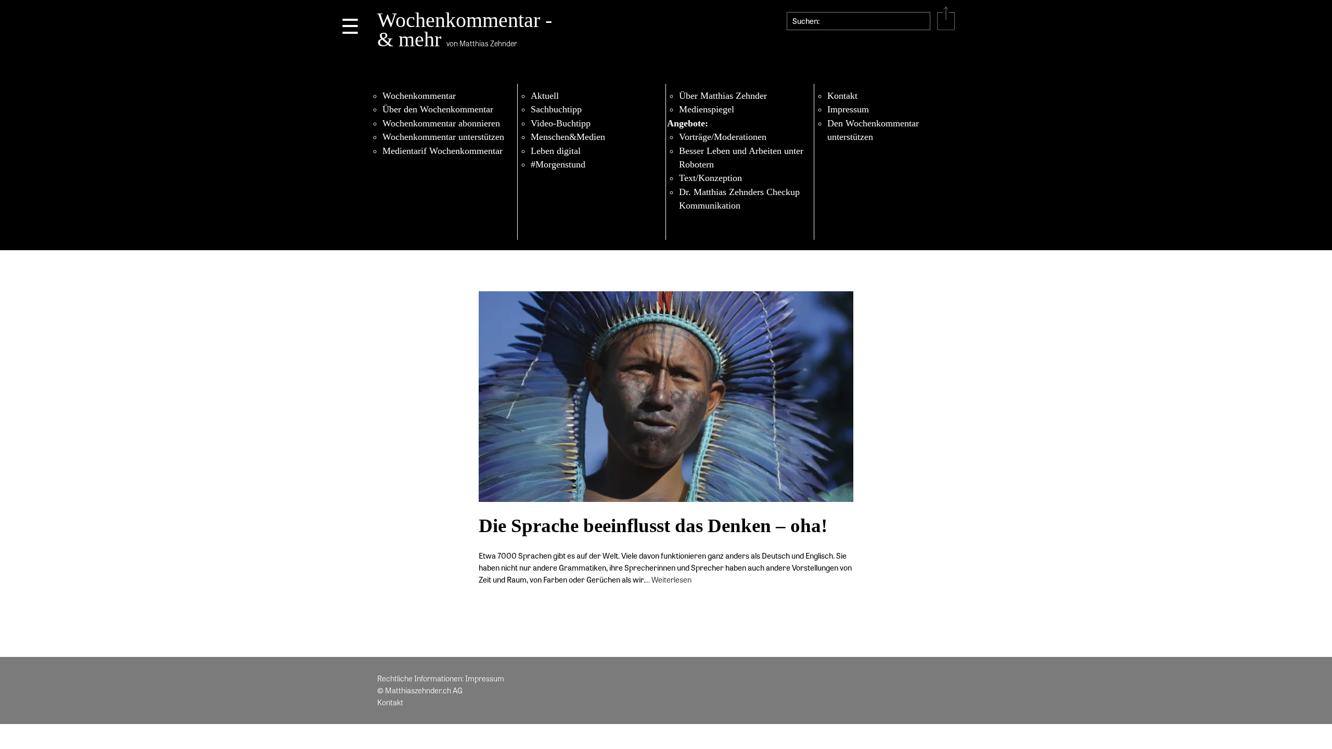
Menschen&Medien (568, 137)
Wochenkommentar (419, 96)
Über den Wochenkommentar (437, 109)
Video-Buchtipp (561, 123)
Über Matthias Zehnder (723, 96)
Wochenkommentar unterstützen (443, 137)
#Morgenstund (558, 164)
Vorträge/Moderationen (722, 137)
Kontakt (842, 96)
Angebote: (687, 123)
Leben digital (556, 151)
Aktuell (545, 96)
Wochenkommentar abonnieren (441, 123)
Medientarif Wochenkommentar (442, 151)
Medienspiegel (706, 109)
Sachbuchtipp (556, 109)
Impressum (848, 109)
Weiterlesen (671, 579)
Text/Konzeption (710, 178)
